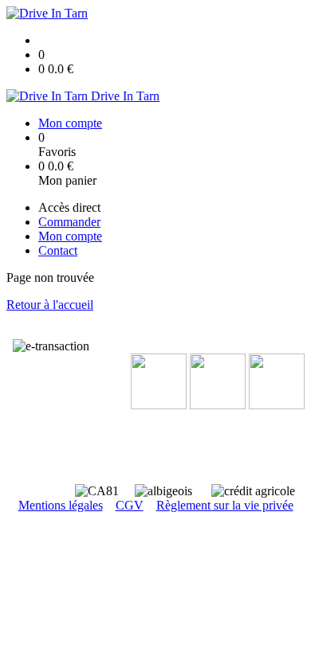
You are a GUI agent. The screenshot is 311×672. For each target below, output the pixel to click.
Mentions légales (60, 505)
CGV (130, 505)
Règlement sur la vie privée (224, 505)
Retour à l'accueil (49, 304)
